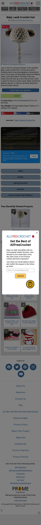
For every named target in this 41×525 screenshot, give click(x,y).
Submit (20, 276)
